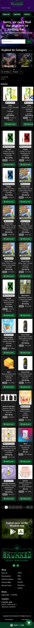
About (20, 573)
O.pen (10, 105)
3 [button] (13, 507)
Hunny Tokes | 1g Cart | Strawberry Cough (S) (25, 228)
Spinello (25, 481)
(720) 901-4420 (7, 602)
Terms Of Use (25, 619)
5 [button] (20, 507)
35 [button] (28, 507)
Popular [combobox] (15, 72)
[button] (3, 3)
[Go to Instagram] (17, 565)
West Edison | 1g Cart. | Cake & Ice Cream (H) (25, 299)
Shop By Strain (7, 585)
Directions (21, 585)
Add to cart (11, 124)
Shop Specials (6, 576)
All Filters (7, 72)
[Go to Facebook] (13, 565)
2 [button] (9, 507)
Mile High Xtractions (8, 446)
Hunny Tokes (25, 186)
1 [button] (6, 507)
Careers (20, 588)
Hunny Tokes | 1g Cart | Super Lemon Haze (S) (9, 265)
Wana (25, 443)
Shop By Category (7, 579)
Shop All (9, 66)
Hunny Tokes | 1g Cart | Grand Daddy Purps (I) (25, 190)
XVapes (8, 149)
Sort (14, 69)
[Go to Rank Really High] (17, 625)
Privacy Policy (9, 619)
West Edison (25, 295)
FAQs (19, 579)
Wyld (8, 372)
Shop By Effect (6, 582)
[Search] (28, 8)
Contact (20, 582)
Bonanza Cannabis (9, 406)
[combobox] (13, 8)
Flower (25, 66)
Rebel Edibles (8, 337)
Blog (19, 576)
